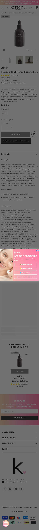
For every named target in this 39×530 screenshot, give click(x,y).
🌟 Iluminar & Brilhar (25, 268)
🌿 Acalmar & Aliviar (26, 264)
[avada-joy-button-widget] (6, 523)
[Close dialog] (37, 250)
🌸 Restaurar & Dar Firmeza (25, 277)
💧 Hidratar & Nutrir (25, 273)
